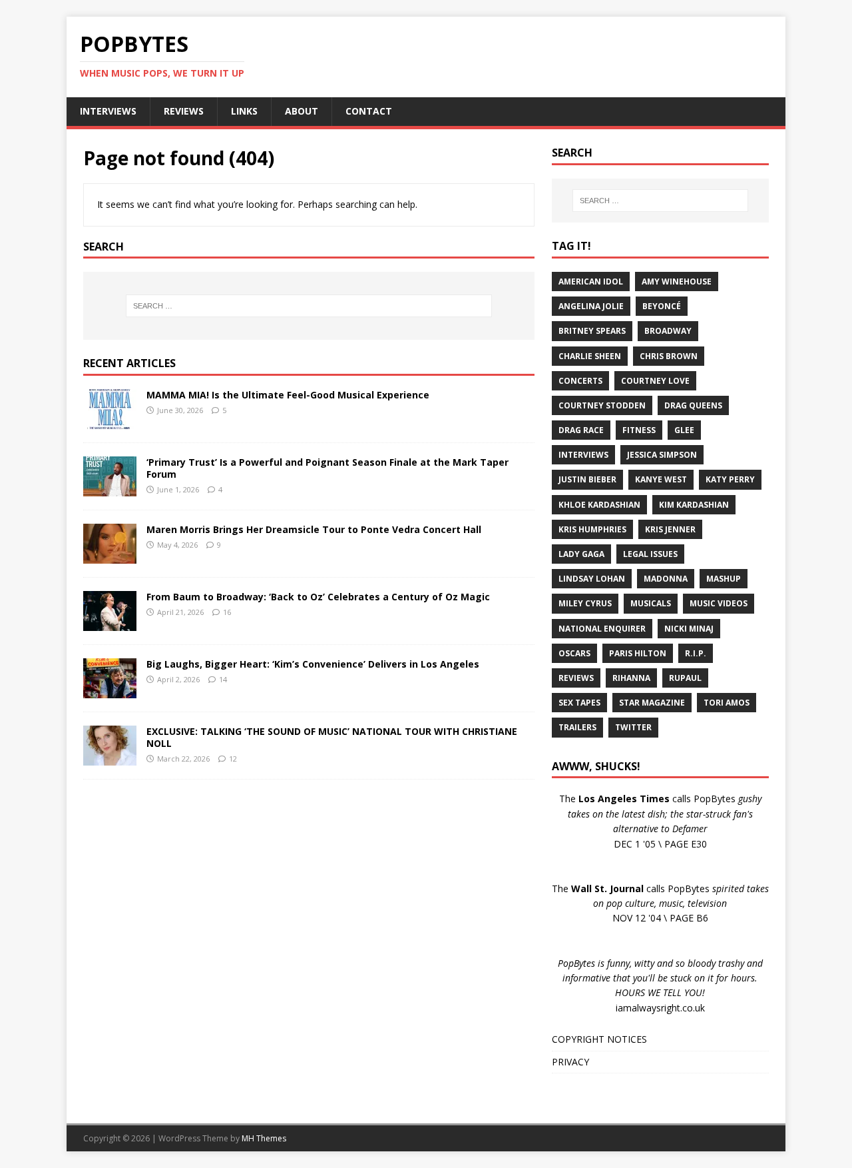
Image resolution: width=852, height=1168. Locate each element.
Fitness (639, 430)
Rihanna (631, 678)
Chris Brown (669, 356)
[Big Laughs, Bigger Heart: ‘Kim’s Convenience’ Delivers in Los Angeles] (109, 690)
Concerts (580, 380)
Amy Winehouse (677, 281)
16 (227, 612)
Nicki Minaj (689, 628)
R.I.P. (695, 653)
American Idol (590, 281)
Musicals (650, 603)
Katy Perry (730, 479)
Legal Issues (650, 554)
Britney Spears (592, 330)
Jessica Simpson (662, 454)
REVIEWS (184, 111)
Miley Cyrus (585, 603)
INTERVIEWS (108, 111)
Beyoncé (661, 306)
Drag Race (581, 430)
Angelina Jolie (591, 306)
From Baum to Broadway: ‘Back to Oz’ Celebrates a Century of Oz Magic (318, 596)
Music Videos (718, 603)
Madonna (666, 578)
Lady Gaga (581, 554)
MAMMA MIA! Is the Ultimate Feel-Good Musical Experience (287, 394)
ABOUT (301, 111)
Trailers (577, 727)
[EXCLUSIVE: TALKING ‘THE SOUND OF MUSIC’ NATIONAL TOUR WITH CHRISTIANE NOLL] (109, 758)
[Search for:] (309, 305)
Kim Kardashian (694, 504)
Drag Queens (693, 405)
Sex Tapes (579, 702)
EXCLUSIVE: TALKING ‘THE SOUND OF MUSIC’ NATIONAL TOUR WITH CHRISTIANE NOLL (331, 737)
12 (233, 759)
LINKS (244, 111)
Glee (684, 430)
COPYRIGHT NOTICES (599, 1039)
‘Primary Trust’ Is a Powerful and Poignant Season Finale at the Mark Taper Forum (327, 468)
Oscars (574, 653)
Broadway (668, 330)
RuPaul (685, 678)
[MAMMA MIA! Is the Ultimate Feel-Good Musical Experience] (109, 421)
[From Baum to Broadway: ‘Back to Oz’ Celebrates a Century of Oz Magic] (109, 623)
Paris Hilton (637, 653)
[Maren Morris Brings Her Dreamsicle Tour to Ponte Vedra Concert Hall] (109, 556)
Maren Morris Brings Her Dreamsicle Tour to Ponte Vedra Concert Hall (313, 529)
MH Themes (264, 1138)
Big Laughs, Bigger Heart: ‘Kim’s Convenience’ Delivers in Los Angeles (312, 664)
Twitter (633, 727)
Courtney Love (655, 380)
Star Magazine (652, 702)
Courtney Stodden (602, 405)
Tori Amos (726, 702)
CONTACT (368, 111)
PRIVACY (570, 1061)
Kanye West (661, 479)
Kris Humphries (592, 529)
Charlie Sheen (589, 356)
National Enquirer (602, 628)
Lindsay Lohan (591, 578)
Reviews (576, 678)
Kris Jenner (670, 529)
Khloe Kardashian (599, 504)
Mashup (723, 578)
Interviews (583, 454)
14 (223, 679)
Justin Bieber (587, 479)
